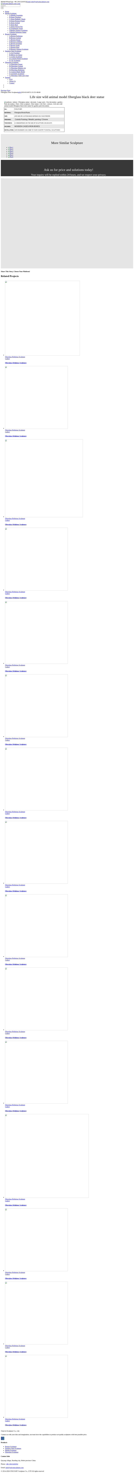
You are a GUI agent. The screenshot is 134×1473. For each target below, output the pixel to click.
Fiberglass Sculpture (11, 1452)
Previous (4, 90)
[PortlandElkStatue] (10, 157)
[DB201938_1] (10, 151)
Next (8, 90)
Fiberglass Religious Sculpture (15, 357)
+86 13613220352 (12, 1464)
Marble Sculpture (10, 1450)
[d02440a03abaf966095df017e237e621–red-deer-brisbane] (10, 147)
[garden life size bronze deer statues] (10, 153)
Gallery (7, 359)
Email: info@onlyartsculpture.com (37, 2)
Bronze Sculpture (11, 1446)
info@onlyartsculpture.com (15, 1468)
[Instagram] (3, 1438)
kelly (19, 92)
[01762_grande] (10, 149)
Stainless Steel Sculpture (13, 1448)
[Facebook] (2, 1438)
